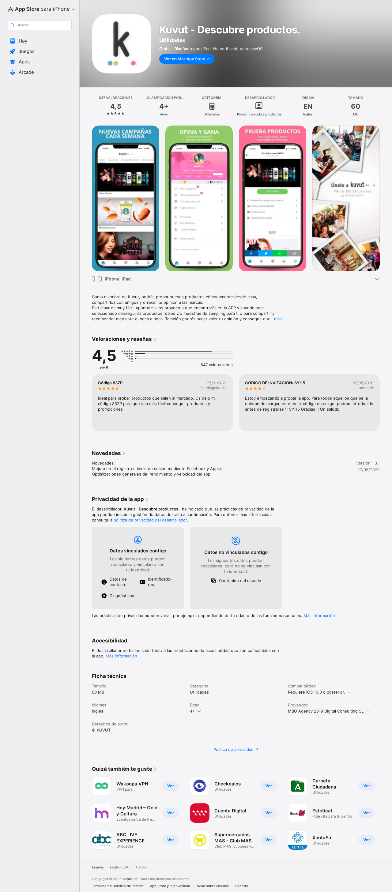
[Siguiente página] (386, 402)
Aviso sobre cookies (213, 886)
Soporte (241, 886)
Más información (319, 615)
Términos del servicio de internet (118, 886)
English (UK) (120, 867)
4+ (192, 711)
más (278, 318)
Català (141, 867)
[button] (39, 41)
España (98, 867)
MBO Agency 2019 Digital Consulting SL (326, 711)
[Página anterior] (85, 402)
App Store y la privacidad (170, 886)
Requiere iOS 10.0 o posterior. (316, 692)
